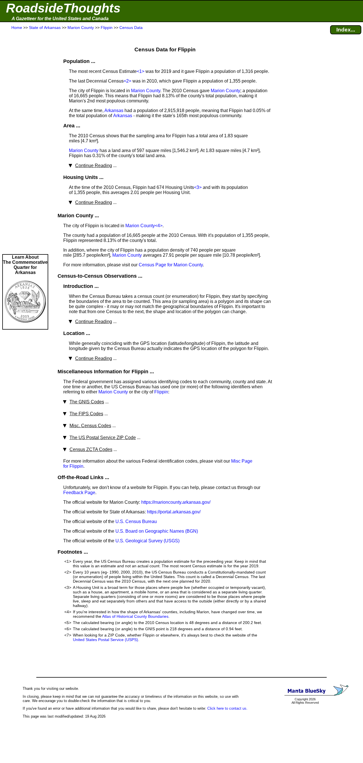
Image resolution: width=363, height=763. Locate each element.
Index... (345, 30)
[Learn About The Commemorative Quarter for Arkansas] (25, 326)
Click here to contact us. (227, 708)
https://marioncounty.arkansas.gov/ (175, 502)
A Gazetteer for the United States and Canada (60, 18)
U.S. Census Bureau (136, 521)
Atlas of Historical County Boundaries (135, 616)
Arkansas (113, 110)
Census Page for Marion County (171, 264)
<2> (127, 81)
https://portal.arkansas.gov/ (174, 511)
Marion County (145, 90)
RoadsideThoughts (63, 8)
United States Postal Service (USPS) (105, 639)
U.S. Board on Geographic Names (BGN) (156, 531)
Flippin (161, 391)
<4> (158, 225)
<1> (140, 71)
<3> (198, 187)
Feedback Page (79, 492)
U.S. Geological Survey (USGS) (147, 540)
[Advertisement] (25, 142)
